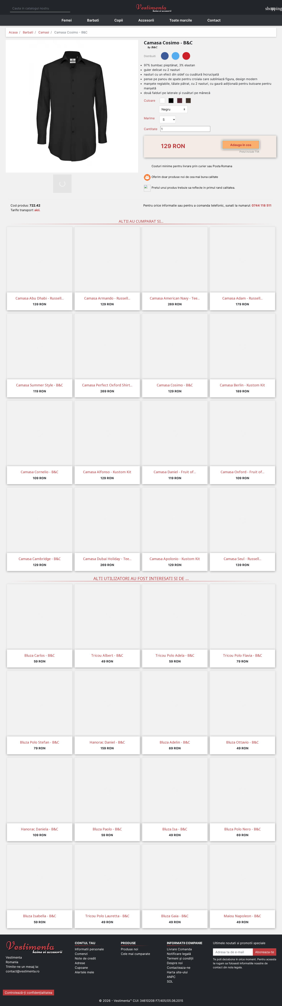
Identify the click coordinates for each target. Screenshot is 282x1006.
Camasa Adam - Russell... (242, 298)
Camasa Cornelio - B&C (39, 472)
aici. (37, 210)
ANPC (171, 977)
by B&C (152, 47)
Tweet (175, 56)
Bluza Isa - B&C (174, 829)
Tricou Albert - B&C (107, 655)
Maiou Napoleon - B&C (242, 916)
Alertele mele (84, 972)
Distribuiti (165, 56)
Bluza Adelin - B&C (175, 742)
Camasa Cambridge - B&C (40, 558)
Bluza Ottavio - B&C (242, 742)
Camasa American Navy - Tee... (175, 298)
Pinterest (186, 56)
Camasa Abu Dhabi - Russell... (40, 298)
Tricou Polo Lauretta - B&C (107, 916)
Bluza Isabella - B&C (39, 916)
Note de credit (85, 958)
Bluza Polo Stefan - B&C (39, 742)
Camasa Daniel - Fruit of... (175, 472)
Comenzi (81, 954)
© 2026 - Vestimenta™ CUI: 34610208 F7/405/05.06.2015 (141, 1001)
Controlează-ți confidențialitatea (28, 992)
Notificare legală (179, 954)
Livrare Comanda (179, 949)
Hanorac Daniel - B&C (107, 742)
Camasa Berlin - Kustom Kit (242, 385)
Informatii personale (89, 949)
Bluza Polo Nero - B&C (242, 829)
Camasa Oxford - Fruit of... (242, 472)
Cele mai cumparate (135, 954)
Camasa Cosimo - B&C (175, 385)
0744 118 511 (261, 205)
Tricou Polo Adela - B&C (174, 655)
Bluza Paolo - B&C (107, 829)
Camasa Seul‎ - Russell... (242, 558)
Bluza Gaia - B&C (174, 916)
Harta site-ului (177, 972)
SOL (170, 981)
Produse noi (129, 949)
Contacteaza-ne (178, 967)
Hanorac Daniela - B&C (39, 829)
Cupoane (81, 967)
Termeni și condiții (180, 958)
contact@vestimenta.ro (23, 971)
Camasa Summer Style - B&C (39, 385)
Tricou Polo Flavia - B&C (242, 655)
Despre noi (175, 963)
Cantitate (150, 129)
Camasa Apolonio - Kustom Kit (175, 558)
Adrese (80, 963)
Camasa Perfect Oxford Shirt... (107, 385)
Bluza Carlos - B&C (39, 655)
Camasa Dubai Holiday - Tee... (107, 558)
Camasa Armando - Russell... (107, 298)
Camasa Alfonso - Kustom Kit (107, 472)
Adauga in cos (240, 145)
